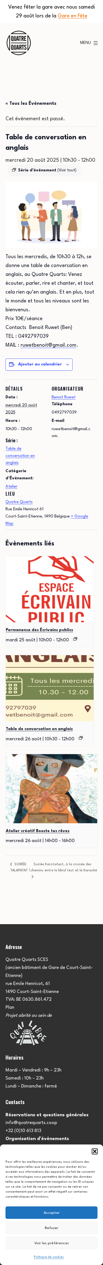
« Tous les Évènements (30, 103)
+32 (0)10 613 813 (23, 1130)
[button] (95, 1151)
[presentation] (50, 589)
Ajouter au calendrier (40, 364)
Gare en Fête (72, 16)
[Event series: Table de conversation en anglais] (81, 737)
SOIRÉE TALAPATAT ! (20, 867)
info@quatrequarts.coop (31, 1122)
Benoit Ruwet (64, 397)
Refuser (51, 1228)
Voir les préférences (51, 1243)
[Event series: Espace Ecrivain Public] (75, 639)
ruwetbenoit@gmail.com (48, 345)
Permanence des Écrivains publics (39, 630)
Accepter (52, 1213)
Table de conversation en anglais (20, 456)
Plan (9, 1007)
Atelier (11, 487)
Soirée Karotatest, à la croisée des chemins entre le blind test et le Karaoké (63, 867)
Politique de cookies (49, 1257)
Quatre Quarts (19, 502)
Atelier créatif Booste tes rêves (37, 831)
